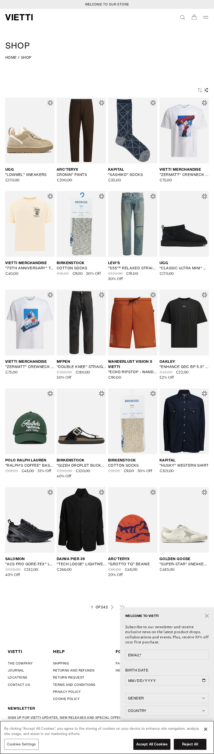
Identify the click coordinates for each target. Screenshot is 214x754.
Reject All (190, 744)
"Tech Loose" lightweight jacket (81, 564)
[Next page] (112, 607)
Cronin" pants (72, 174)
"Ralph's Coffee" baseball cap (30, 465)
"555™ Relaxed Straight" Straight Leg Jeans (132, 268)
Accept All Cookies (152, 744)
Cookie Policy (66, 699)
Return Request (69, 677)
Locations (17, 677)
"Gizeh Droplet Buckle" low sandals (81, 465)
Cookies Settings (21, 744)
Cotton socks (72, 268)
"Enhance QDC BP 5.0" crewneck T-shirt (184, 366)
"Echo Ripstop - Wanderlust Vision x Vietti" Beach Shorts (132, 372)
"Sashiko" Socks (125, 174)
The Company (20, 663)
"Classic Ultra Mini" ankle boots (184, 268)
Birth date (136, 670)
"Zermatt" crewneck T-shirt (184, 174)
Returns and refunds (74, 670)
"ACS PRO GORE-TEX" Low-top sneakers (30, 564)
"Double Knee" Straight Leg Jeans (81, 366)
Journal (16, 670)
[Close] (207, 616)
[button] (183, 17)
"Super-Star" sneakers (184, 564)
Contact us (19, 684)
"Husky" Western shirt (184, 465)
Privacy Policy (67, 692)
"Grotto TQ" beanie (129, 564)
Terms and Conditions (74, 684)
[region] (107, 737)
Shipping (61, 663)
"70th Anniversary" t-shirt (30, 268)
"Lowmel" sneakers (26, 174)
